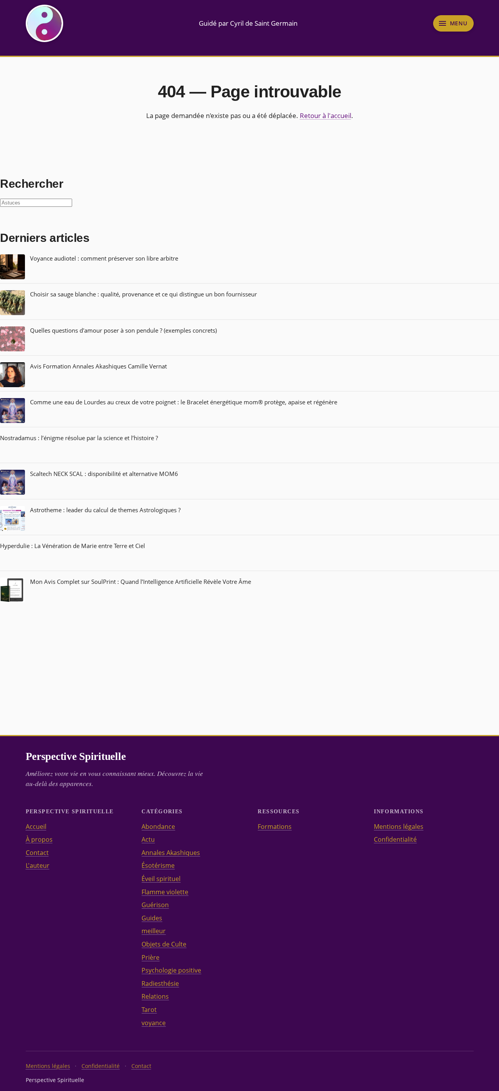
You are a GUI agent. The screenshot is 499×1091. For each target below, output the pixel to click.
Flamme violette (165, 892)
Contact (37, 852)
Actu (148, 839)
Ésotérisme (158, 865)
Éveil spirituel (161, 878)
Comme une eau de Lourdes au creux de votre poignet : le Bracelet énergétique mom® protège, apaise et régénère (183, 402)
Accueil (36, 826)
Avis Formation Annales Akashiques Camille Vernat (98, 366)
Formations (275, 826)
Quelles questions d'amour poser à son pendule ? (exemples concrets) (123, 330)
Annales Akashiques (171, 852)
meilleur (154, 931)
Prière (150, 957)
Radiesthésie (160, 983)
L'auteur (38, 865)
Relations (155, 996)
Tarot (149, 1009)
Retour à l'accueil (325, 115)
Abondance (158, 826)
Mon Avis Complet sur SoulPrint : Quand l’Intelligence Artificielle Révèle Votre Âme (140, 581)
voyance (154, 1023)
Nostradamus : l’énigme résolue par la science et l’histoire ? (79, 438)
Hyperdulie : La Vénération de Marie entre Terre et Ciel (72, 546)
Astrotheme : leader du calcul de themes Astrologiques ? (105, 510)
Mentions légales (398, 826)
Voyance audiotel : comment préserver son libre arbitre (104, 258)
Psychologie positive (171, 970)
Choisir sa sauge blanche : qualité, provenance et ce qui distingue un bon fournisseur (143, 294)
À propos (39, 839)
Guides (152, 918)
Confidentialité (395, 839)
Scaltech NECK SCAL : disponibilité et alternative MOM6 (104, 474)
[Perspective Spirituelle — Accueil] (44, 23)
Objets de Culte (164, 944)
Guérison (155, 905)
